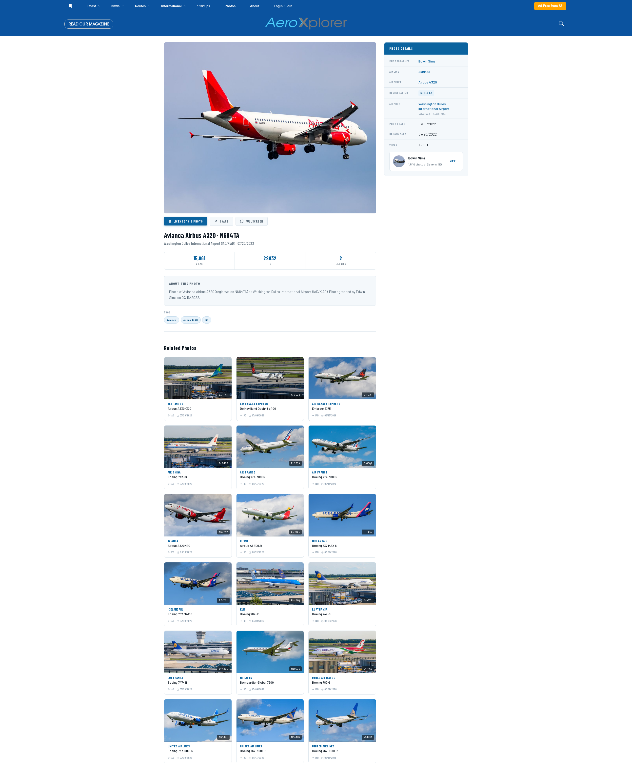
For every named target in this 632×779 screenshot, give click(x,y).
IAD (207, 320)
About (254, 6)
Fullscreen (251, 221)
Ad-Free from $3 (550, 6)
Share (221, 221)
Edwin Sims (426, 61)
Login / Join (283, 6)
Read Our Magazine (88, 24)
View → (454, 161)
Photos (230, 6)
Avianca (172, 320)
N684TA (426, 93)
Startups (203, 6)
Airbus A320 (190, 320)
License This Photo (185, 221)
